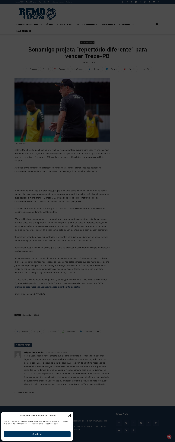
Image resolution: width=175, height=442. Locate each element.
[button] (69, 415)
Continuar (37, 434)
